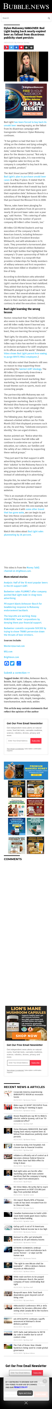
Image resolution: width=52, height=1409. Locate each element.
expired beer (10, 688)
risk (22, 698)
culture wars (39, 681)
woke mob (26, 701)
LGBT (41, 691)
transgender (38, 698)
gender (32, 688)
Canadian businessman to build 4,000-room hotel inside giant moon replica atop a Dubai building (30, 1215)
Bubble (7, 681)
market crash (11, 695)
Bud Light (17, 681)
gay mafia (23, 688)
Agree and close (25, 1393)
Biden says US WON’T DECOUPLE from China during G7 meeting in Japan (30, 1106)
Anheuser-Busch (38, 678)
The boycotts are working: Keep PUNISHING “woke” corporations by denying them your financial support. (23, 619)
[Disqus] (26, 898)
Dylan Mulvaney (39, 685)
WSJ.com (8, 651)
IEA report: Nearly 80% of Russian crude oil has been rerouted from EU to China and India (30, 1202)
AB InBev (24, 678)
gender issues (22, 691)
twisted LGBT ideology (30, 369)
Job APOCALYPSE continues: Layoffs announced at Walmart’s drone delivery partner (29, 1321)
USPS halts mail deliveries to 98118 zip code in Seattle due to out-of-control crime (29, 1334)
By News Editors (29, 1271)
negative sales (11, 698)
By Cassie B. (28, 1327)
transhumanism (12, 701)
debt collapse (23, 685)
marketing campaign (29, 695)
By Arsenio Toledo (30, 1100)
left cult (34, 691)
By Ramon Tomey (29, 1111)
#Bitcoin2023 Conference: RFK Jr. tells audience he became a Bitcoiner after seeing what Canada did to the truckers (31, 1308)
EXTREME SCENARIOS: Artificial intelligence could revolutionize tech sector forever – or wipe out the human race (30, 1252)
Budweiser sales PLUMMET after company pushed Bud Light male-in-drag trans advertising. (25, 595)
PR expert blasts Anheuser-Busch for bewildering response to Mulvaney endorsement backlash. (23, 607)
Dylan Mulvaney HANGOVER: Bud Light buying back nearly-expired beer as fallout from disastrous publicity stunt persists (31, 1133)
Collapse (27, 681)
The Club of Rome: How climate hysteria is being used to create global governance (31, 1347)
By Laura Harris (29, 1208)
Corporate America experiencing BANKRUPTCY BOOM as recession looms (28, 1094)
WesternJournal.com (14, 646)
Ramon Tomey (23, 42)
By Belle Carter (29, 1195)
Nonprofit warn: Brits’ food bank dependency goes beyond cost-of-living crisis (29, 1295)
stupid (28, 698)
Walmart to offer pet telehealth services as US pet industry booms (29, 1238)
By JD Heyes (28, 1166)
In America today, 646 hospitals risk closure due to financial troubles (29, 1146)
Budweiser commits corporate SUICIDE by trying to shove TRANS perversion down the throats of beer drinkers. (25, 631)
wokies (36, 701)
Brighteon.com (11, 657)
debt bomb (9, 685)
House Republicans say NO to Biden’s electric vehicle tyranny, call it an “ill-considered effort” (30, 1118)
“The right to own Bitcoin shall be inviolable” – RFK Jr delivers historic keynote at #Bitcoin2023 (30, 1266)
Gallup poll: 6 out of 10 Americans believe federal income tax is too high (30, 1227)
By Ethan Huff (28, 1124)
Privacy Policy (20, 1387)
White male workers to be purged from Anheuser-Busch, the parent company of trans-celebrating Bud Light (29, 1281)
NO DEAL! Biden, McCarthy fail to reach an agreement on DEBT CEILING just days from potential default (31, 1189)
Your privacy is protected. (15, 749)
